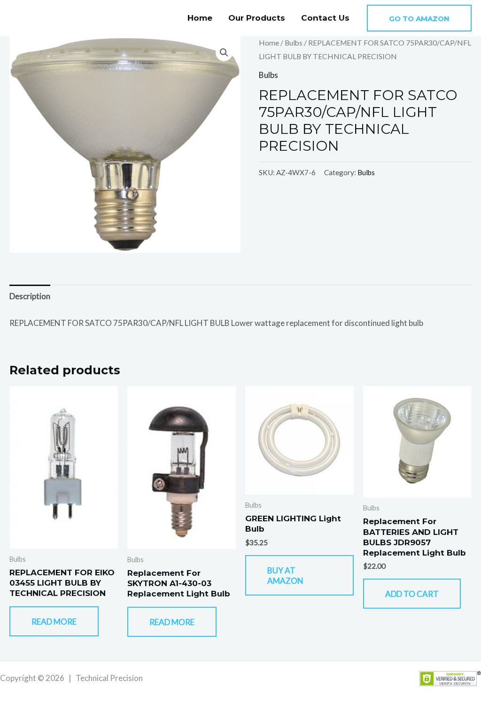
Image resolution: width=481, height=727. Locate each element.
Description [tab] (29, 296)
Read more (54, 621)
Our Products (256, 18)
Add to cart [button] (412, 594)
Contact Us (325, 18)
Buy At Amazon (285, 575)
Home (199, 18)
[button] (419, 18)
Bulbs (294, 43)
